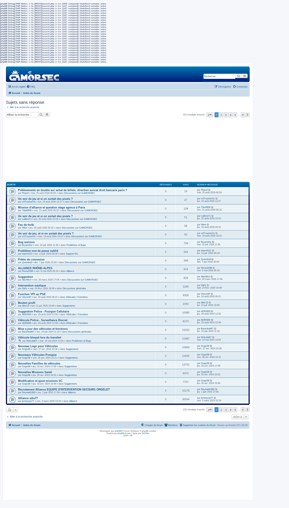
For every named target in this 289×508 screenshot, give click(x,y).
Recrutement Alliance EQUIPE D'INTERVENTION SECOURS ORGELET (64, 389)
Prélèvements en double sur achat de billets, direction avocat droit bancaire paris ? (72, 190)
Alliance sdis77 (28, 398)
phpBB (118, 431)
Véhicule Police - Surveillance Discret (42, 320)
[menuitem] (30, 86)
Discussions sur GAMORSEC (79, 193)
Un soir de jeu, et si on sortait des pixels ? (46, 233)
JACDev (146, 433)
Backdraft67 (28, 331)
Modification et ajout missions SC (40, 380)
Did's (24, 288)
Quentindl (27, 262)
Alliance (70, 271)
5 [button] (235, 115)
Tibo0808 (27, 210)
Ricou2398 (27, 271)
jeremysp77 (28, 401)
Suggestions (68, 305)
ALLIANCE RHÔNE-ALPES (35, 268)
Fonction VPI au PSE (32, 294)
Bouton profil (26, 302)
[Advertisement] (128, 151)
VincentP (26, 297)
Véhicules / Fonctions (77, 297)
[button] (209, 114)
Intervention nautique (32, 285)
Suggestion (25, 276)
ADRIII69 (26, 314)
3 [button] (226, 115)
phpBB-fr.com (124, 433)
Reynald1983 (29, 392)
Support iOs (72, 253)
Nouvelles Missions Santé (35, 372)
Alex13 (25, 305)
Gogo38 (26, 349)
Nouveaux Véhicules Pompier (37, 354)
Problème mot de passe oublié (38, 250)
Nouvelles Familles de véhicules (39, 363)
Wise (24, 227)
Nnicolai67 (31, 341)
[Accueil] (34, 74)
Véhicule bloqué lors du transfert (39, 337)
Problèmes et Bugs (76, 245)
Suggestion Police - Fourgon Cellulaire (43, 311)
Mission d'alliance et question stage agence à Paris (51, 207)
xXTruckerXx (29, 201)
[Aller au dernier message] (209, 190)
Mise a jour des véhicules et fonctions (43, 328)
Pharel (25, 193)
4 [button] (230, 115)
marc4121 (27, 253)
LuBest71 (27, 219)
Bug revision (26, 242)
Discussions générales (74, 288)
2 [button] (221, 115)
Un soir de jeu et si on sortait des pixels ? (45, 198)
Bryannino (27, 245)
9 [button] (243, 115)
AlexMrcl (26, 279)
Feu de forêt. (26, 224)
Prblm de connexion (31, 259)
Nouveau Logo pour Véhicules (38, 346)
